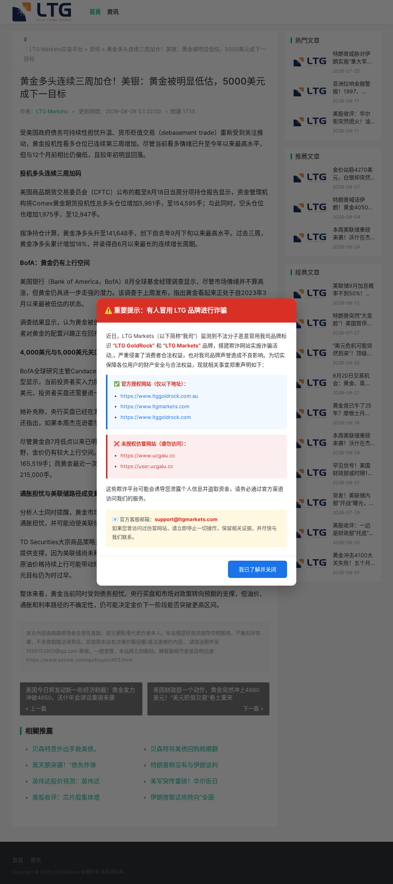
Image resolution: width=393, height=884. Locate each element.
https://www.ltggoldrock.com (156, 417)
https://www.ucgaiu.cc (148, 455)
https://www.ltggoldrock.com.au (159, 396)
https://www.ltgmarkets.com (155, 406)
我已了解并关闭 (257, 569)
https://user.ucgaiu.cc (147, 466)
